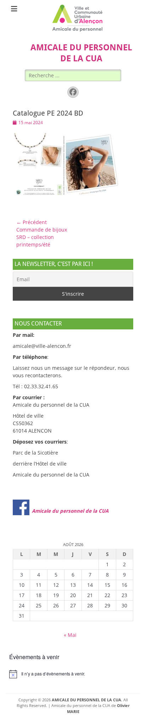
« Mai (70, 634)
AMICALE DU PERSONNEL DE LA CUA (86, 699)
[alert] (73, 674)
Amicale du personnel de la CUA (70, 511)
